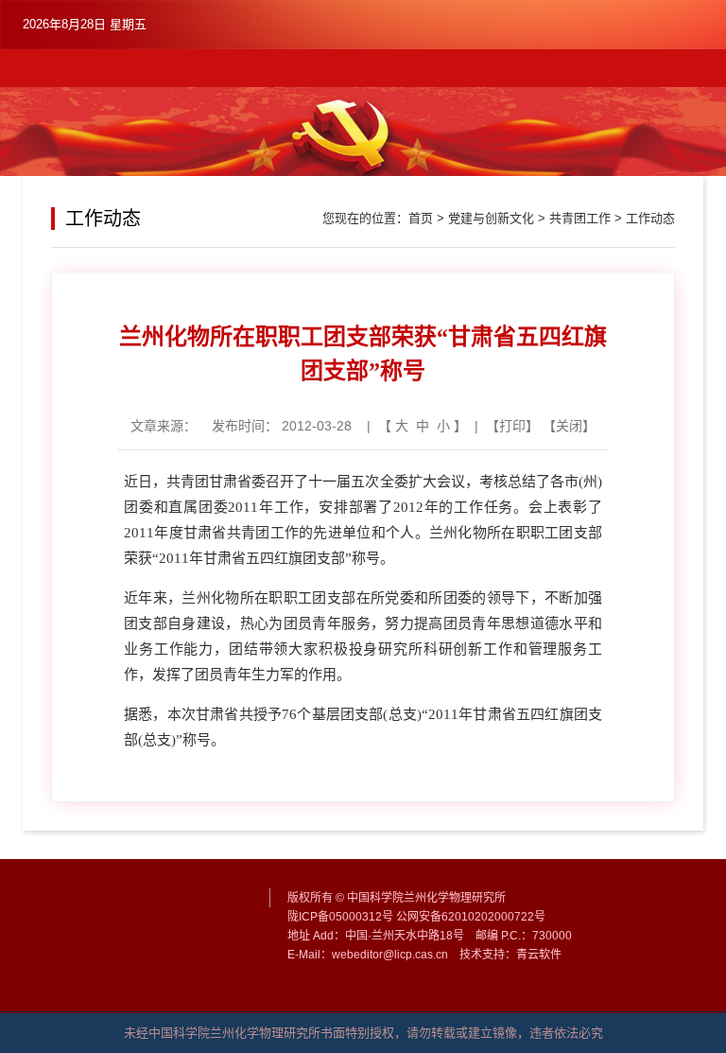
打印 (512, 425)
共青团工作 (580, 218)
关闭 (569, 425)
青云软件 (539, 954)
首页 (420, 218)
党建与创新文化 (491, 218)
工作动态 (650, 218)
